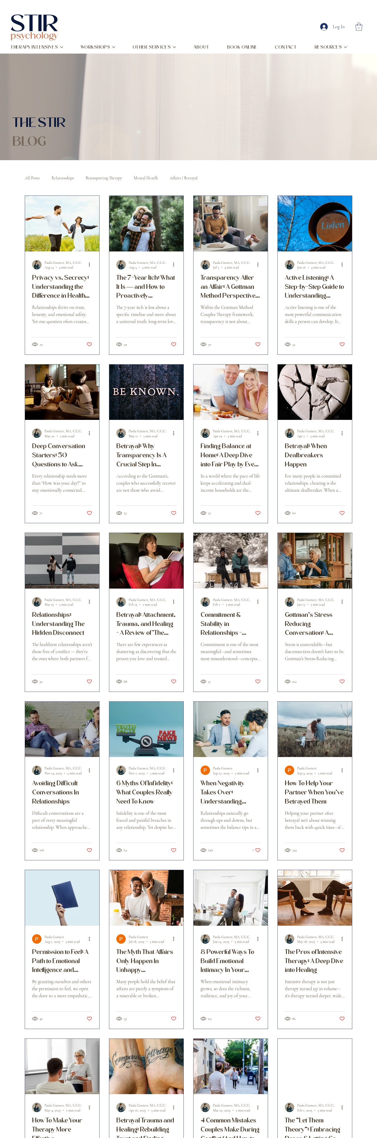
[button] (358, 27)
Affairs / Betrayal (184, 177)
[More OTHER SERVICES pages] (174, 47)
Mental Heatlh (146, 177)
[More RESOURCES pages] (345, 47)
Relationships (63, 177)
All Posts (32, 177)
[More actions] (91, 264)
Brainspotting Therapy (104, 177)
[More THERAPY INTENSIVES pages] (61, 47)
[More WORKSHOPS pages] (113, 47)
